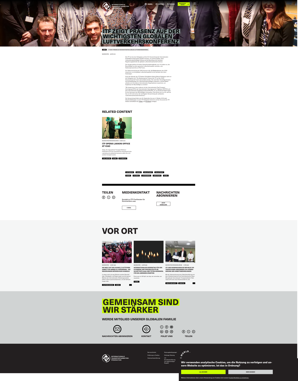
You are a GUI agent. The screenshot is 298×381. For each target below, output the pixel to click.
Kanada (139, 172)
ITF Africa (136, 175)
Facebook (166, 327)
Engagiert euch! (182, 4)
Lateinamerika (146, 175)
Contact (146, 330)
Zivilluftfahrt (148, 172)
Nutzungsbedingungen (170, 352)
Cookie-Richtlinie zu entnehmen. (239, 378)
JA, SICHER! (203, 372)
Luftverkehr (129, 172)
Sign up (117, 330)
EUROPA (128, 175)
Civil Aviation (106, 158)
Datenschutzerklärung (154, 358)
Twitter (161, 327)
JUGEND (118, 285)
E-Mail (129, 208)
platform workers (108, 285)
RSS (171, 331)
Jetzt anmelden (163, 204)
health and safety (171, 283)
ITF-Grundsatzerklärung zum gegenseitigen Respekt (169, 360)
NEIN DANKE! (250, 372)
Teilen (107, 192)
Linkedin (161, 331)
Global (115, 158)
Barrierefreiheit (152, 352)
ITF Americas (122, 158)
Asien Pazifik (157, 175)
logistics (181, 283)
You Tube (171, 327)
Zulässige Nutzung (169, 355)
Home (104, 49)
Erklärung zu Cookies (153, 355)
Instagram (166, 331)
